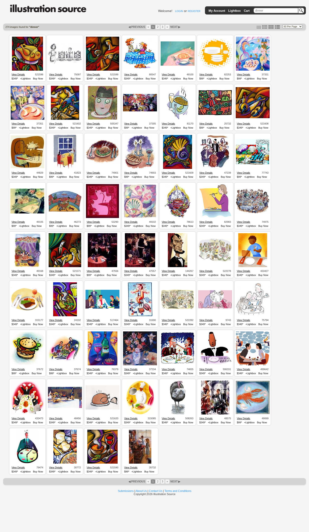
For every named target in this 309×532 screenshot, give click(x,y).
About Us (141, 491)
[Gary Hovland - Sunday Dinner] (178, 309)
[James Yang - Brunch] (27, 167)
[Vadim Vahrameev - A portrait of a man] (177, 266)
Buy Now (38, 78)
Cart (247, 10)
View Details (18, 74)
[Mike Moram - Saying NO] (140, 315)
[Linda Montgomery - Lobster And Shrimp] (253, 413)
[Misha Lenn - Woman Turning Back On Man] (215, 414)
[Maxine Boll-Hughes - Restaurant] (215, 168)
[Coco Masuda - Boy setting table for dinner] (252, 266)
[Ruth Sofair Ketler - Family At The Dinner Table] (65, 168)
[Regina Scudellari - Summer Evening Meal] (102, 217)
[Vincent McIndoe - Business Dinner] (102, 266)
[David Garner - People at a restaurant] (253, 315)
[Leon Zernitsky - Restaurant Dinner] (102, 70)
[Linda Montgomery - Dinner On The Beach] (253, 70)
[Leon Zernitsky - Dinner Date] (65, 266)
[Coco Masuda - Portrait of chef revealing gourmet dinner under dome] (140, 414)
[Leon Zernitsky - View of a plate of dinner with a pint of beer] (65, 315)
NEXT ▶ (175, 27)
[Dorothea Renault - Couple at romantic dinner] (215, 308)
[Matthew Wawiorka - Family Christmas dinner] (215, 115)
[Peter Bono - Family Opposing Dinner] (65, 63)
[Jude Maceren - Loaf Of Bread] (65, 463)
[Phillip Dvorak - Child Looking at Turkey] (102, 409)
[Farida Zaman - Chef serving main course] (177, 217)
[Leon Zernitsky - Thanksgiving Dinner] (27, 70)
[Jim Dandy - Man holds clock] (27, 463)
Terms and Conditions (177, 491)
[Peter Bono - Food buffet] (253, 213)
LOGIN (179, 11)
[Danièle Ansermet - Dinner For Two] (65, 211)
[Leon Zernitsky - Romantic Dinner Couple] (65, 119)
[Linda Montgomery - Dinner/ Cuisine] (27, 213)
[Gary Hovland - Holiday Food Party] (215, 261)
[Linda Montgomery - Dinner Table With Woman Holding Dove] (140, 111)
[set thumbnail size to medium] (264, 27)
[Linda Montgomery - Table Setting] (140, 217)
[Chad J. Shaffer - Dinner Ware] (215, 68)
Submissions (126, 491)
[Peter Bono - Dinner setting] (102, 163)
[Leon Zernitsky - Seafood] (177, 168)
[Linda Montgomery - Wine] (102, 365)
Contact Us (155, 491)
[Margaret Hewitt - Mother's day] (65, 360)
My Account (217, 10)
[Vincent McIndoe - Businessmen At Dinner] (140, 266)
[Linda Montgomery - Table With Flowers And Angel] (140, 365)
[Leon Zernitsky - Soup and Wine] (102, 463)
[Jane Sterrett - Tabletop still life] (65, 407)
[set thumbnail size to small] (259, 27)
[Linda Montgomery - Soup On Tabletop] (178, 65)
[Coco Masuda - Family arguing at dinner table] (27, 414)
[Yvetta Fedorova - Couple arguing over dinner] (252, 365)
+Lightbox (25, 78)
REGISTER (194, 11)
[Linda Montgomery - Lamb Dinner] (27, 266)
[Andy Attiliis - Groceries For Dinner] (253, 164)
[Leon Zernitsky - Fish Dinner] (253, 117)
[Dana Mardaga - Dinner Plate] (177, 119)
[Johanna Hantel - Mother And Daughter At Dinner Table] (140, 68)
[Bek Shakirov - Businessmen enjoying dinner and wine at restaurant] (102, 308)
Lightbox (234, 10)
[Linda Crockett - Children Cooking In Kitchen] (140, 463)
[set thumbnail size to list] (277, 27)
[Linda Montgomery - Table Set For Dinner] (27, 119)
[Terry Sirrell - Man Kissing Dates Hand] (178, 363)
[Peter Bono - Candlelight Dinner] (140, 168)
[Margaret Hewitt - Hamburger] (27, 364)
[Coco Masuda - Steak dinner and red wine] (27, 310)
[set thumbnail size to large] (271, 27)
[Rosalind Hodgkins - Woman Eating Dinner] (215, 217)
